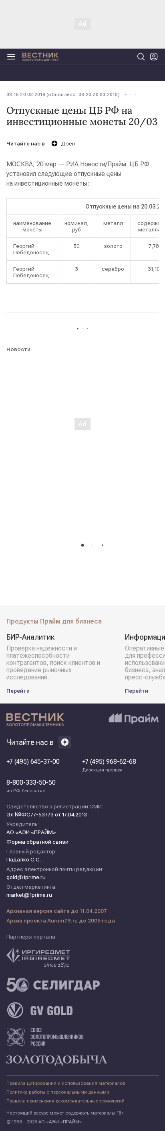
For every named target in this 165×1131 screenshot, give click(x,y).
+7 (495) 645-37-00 (33, 761)
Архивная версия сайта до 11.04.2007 (56, 911)
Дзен (68, 143)
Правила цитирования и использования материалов (65, 1083)
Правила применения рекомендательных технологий (65, 1101)
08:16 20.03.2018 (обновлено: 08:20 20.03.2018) (63, 94)
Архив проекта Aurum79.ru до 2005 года (60, 920)
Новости (18, 349)
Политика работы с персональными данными (57, 1092)
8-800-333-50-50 (31, 786)
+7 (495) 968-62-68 (109, 765)
